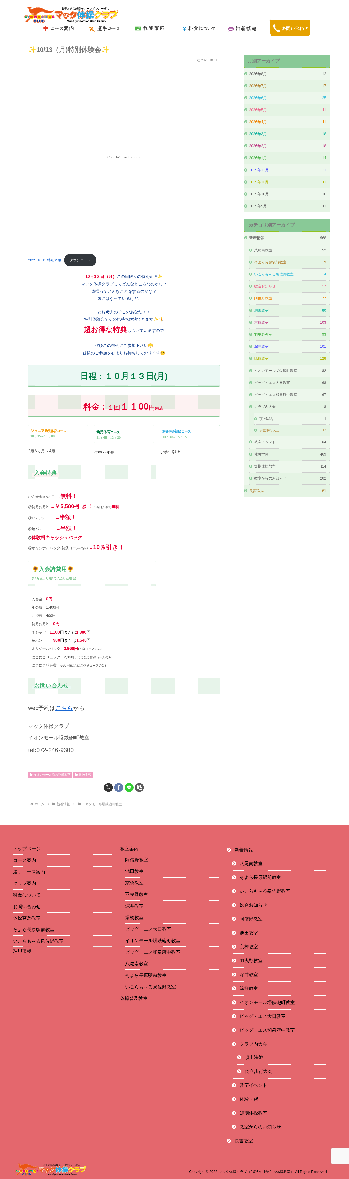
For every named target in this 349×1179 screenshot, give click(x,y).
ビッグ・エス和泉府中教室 (152, 952)
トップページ (27, 848)
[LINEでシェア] (129, 787)
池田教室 (134, 871)
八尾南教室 (136, 963)
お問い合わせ (27, 906)
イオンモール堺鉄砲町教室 (52, 774)
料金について (27, 894)
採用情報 (22, 950)
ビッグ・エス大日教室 (148, 929)
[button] (139, 787)
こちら (64, 708)
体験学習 (85, 774)
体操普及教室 (27, 918)
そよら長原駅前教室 (33, 929)
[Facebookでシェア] (118, 787)
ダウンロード (80, 260)
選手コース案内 (29, 871)
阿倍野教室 (136, 859)
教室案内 (129, 848)
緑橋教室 (134, 917)
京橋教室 (134, 882)
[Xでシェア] (108, 787)
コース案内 (24, 860)
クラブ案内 (24, 883)
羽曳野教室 (136, 894)
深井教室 (134, 906)
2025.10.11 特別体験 (44, 260)
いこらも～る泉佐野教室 (38, 941)
